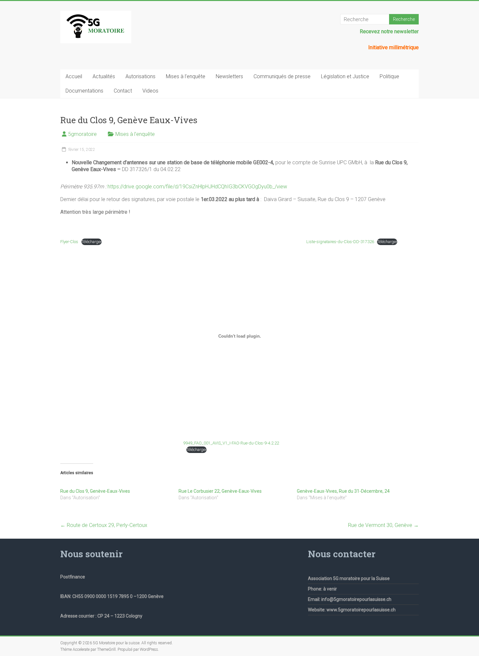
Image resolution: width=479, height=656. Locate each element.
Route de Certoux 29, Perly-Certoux (103, 525)
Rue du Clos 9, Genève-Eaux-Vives (95, 491)
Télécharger (91, 241)
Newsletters (229, 76)
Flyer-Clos (69, 241)
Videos (150, 91)
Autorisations (140, 76)
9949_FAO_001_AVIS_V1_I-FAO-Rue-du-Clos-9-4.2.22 (231, 443)
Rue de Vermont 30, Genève (383, 525)
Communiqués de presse (282, 76)
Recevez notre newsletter (389, 31)
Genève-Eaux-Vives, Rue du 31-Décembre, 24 (343, 491)
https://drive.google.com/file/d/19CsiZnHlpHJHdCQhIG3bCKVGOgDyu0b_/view (197, 186)
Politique (389, 76)
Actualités (104, 76)
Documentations (84, 91)
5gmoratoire (82, 134)
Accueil (73, 76)
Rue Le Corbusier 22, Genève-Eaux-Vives (220, 491)
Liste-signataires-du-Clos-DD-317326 (340, 241)
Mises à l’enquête (185, 76)
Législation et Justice (345, 76)
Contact (123, 91)
